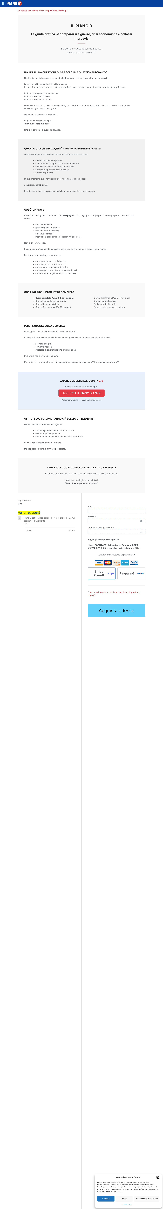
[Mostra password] (141, 521)
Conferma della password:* (101, 527)
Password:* (93, 516)
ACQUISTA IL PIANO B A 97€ (81, 393)
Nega (124, 1198)
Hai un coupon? (29, 512)
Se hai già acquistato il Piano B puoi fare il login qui (42, 10)
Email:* (91, 506)
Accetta (106, 1198)
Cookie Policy (127, 1204)
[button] (158, 1177)
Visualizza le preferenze (146, 1198)
